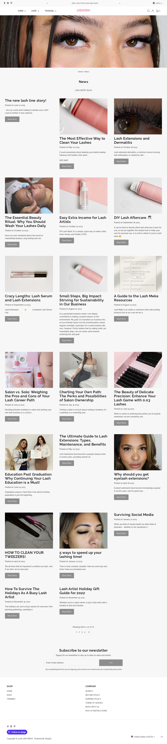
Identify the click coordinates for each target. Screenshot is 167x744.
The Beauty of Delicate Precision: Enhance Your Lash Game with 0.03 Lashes (135, 398)
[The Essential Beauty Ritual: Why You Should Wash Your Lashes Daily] (29, 195)
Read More (12, 119)
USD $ (158, 3)
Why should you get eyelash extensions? (131, 476)
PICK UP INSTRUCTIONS (96, 711)
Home (80, 72)
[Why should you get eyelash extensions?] (138, 452)
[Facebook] (4, 3)
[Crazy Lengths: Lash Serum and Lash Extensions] (29, 274)
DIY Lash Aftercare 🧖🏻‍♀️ (133, 218)
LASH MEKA (27, 739)
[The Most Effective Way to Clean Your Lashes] (83, 116)
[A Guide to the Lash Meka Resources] (138, 274)
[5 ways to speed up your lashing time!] (83, 531)
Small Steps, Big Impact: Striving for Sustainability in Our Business (81, 300)
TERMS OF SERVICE (94, 703)
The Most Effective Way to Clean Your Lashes (82, 140)
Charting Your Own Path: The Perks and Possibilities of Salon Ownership (82, 396)
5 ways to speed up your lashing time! (80, 555)
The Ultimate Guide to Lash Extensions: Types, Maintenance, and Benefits (83, 440)
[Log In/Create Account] (153, 11)
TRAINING (49, 11)
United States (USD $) (143, 737)
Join (111, 663)
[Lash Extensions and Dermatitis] (138, 116)
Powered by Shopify (43, 739)
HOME (21, 11)
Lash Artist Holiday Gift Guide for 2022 (79, 591)
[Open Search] (148, 11)
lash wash (63, 160)
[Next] (120, 3)
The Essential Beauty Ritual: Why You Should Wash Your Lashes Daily (25, 222)
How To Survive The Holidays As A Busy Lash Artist (26, 593)
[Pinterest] (11, 3)
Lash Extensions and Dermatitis (132, 140)
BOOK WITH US (92, 707)
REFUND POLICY (92, 695)
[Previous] (47, 3)
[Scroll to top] (161, 736)
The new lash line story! (25, 100)
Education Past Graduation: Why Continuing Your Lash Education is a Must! (28, 478)
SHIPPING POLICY (93, 699)
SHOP (34, 11)
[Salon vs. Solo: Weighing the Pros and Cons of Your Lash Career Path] (29, 370)
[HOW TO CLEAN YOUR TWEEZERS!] (29, 531)
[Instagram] (7, 3)
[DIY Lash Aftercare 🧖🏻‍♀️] (138, 195)
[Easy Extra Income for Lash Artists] (83, 195)
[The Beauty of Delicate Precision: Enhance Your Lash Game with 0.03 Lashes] (138, 370)
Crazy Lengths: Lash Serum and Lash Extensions (28, 298)
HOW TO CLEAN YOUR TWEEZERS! (24, 555)
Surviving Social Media (134, 515)
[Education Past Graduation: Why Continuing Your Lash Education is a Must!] (29, 452)
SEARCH (89, 691)
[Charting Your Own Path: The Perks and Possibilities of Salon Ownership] (83, 370)
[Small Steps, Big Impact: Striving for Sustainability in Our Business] (83, 274)
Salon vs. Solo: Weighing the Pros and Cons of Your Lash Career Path (27, 396)
